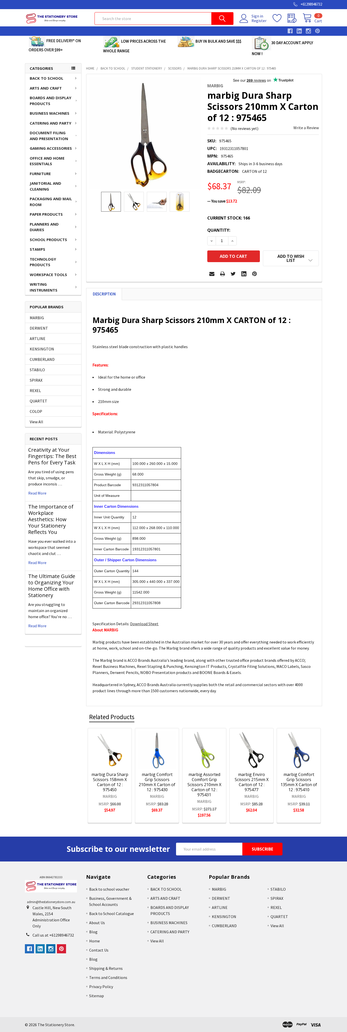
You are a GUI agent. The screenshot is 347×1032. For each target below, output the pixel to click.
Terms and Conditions (108, 977)
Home (94, 940)
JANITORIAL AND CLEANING (45, 186)
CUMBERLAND (42, 359)
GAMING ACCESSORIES (51, 148)
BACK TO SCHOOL (46, 78)
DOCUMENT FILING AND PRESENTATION (49, 135)
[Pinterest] (254, 273)
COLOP (36, 411)
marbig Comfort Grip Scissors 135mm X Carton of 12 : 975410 (298, 782)
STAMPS (37, 249)
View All (36, 421)
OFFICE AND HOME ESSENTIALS (47, 161)
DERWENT (39, 328)
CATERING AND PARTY (50, 123)
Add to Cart (116, 760)
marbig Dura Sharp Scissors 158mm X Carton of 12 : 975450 (109, 782)
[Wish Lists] (280, 18)
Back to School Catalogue (111, 913)
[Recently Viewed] (295, 18)
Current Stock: (228, 218)
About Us (97, 922)
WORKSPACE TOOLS (48, 274)
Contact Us (98, 950)
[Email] (211, 273)
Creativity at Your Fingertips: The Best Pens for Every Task (52, 456)
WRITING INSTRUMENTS (43, 287)
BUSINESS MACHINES (49, 113)
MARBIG (37, 317)
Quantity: (218, 230)
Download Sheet (144, 623)
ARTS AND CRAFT (46, 88)
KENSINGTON (42, 348)
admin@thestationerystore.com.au (51, 902)
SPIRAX (36, 380)
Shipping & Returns (106, 968)
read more (37, 493)
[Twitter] (233, 273)
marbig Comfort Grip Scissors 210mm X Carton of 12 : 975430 (157, 782)
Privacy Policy (101, 986)
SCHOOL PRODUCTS (48, 239)
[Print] (222, 273)
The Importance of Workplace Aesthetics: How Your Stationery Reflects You (50, 519)
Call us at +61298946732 (53, 935)
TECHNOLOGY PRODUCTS (43, 262)
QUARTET (38, 400)
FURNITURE (40, 173)
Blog (93, 931)
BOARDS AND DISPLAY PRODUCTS (50, 100)
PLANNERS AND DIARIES (44, 227)
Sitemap (96, 995)
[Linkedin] (243, 273)
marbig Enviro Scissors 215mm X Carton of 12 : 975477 (252, 782)
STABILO (37, 369)
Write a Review (306, 127)
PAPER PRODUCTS (46, 214)
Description (104, 294)
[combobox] (163, 18)
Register (258, 20)
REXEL (35, 390)
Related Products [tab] (111, 717)
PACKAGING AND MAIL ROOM (51, 201)
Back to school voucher (109, 889)
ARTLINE (37, 338)
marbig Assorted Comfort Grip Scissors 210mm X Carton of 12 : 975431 (204, 785)
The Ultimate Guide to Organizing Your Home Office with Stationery (51, 586)
